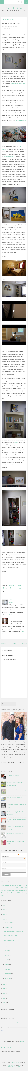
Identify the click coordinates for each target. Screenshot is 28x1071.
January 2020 (8, 978)
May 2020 (7, 960)
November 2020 (8, 927)
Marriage (4, 890)
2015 (4, 1002)
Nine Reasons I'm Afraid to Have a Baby (16, 790)
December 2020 (8, 923)
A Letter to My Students (13, 775)
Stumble (13, 588)
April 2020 (7, 964)
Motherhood (15, 890)
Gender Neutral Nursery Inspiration (15, 834)
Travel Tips (19, 893)
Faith (20, 885)
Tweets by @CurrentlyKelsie (14, 1022)
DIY (18, 885)
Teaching (13, 893)
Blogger (22, 1041)
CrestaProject (11, 1065)
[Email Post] (3, 591)
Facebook (12, 585)
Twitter (19, 585)
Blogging (14, 885)
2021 (4, 914)
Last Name (4, 868)
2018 (4, 989)
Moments (9, 890)
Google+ (6, 588)
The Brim (16, 442)
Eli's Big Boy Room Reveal (11, 23)
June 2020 (7, 955)
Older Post (24, 644)
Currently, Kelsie (14, 7)
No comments (7, 28)
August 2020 (7, 946)
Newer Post (4, 644)
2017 (4, 993)
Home (14, 644)
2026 (4, 905)
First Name (4, 862)
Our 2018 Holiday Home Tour (16, 619)
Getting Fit (11, 888)
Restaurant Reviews (6, 893)
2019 (4, 984)
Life (25, 887)
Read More (11, 615)
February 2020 (8, 974)
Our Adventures (23, 890)
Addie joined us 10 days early (18, 83)
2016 (4, 998)
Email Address (13, 856)
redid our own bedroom (9, 157)
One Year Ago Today (9, 940)
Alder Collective (6, 885)
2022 (4, 910)
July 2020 (7, 950)
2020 (4, 919)
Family (4, 19)
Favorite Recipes (4, 888)
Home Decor (10, 19)
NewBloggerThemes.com (14, 1066)
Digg (19, 588)
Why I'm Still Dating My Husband (14, 797)
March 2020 (7, 969)
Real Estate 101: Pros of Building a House (14, 931)
